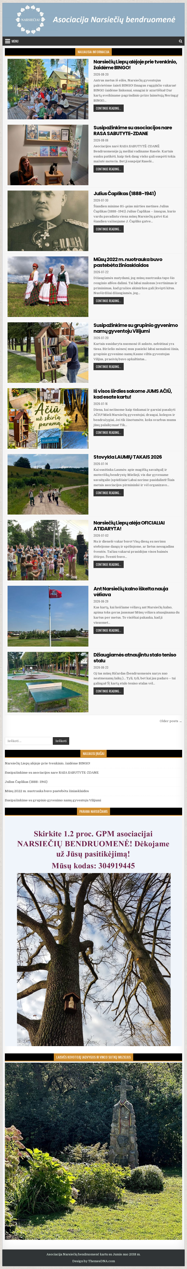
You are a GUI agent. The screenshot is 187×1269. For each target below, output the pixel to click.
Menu (15, 41)
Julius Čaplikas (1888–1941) (125, 193)
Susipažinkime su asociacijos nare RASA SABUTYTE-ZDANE (133, 130)
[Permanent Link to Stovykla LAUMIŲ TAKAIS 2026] (48, 484)
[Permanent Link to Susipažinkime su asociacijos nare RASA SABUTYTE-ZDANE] (48, 155)
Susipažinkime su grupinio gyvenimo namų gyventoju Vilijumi (136, 328)
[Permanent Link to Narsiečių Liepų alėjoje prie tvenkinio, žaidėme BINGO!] (48, 89)
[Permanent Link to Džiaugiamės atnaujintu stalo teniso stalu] (48, 682)
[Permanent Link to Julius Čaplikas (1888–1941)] (48, 221)
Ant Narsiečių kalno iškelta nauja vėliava (131, 591)
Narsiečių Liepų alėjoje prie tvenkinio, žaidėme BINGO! (135, 64)
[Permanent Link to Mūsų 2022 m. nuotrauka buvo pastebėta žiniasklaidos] (48, 286)
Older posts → (171, 721)
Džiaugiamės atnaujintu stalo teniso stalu (135, 657)
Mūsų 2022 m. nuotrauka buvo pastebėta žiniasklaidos (128, 262)
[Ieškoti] (180, 41)
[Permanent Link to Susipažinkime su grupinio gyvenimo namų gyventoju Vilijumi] (48, 352)
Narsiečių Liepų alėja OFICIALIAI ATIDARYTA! (129, 525)
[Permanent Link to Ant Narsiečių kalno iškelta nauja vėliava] (48, 616)
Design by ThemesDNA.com (93, 1261)
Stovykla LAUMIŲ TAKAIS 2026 (128, 457)
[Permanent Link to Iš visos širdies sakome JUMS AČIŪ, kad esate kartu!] (48, 418)
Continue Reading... (110, 108)
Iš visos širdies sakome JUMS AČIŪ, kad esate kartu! (133, 394)
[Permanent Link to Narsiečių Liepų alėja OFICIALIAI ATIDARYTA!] (48, 550)
